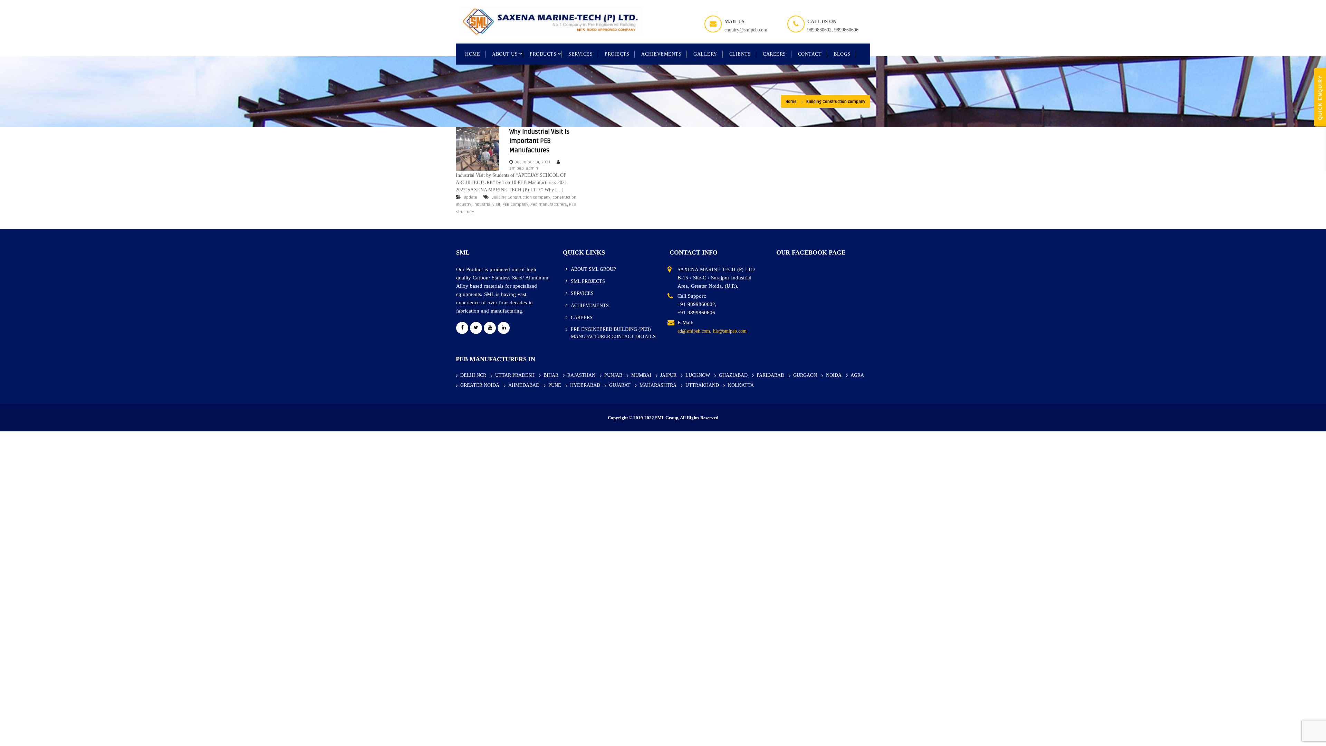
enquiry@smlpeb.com (745, 29)
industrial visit (486, 204)
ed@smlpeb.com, (694, 331)
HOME (472, 54)
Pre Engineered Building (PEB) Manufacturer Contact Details (613, 333)
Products (543, 54)
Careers (774, 54)
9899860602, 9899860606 (832, 29)
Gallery (705, 54)
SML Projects (588, 281)
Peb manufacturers (548, 204)
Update (470, 197)
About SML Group (593, 269)
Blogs (842, 54)
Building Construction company (520, 197)
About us (505, 54)
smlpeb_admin (523, 168)
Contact (810, 54)
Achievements (661, 54)
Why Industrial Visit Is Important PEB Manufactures (539, 141)
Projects (617, 54)
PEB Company (515, 204)
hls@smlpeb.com (730, 331)
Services (580, 54)
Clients (740, 54)
